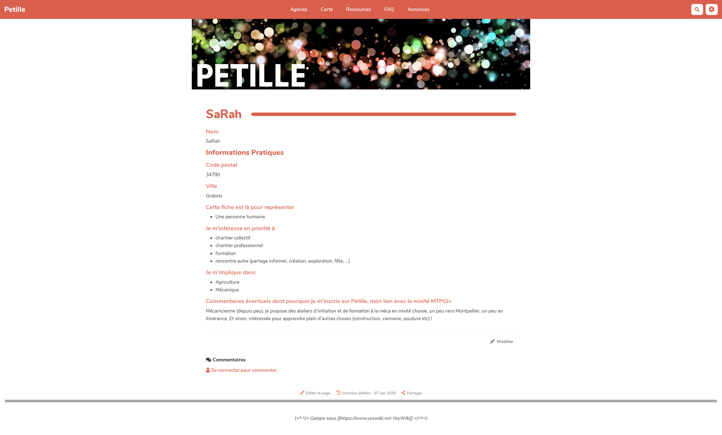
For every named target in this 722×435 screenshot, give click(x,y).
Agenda (298, 9)
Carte (327, 9)
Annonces (418, 9)
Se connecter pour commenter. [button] (244, 370)
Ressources (358, 9)
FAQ (389, 9)
